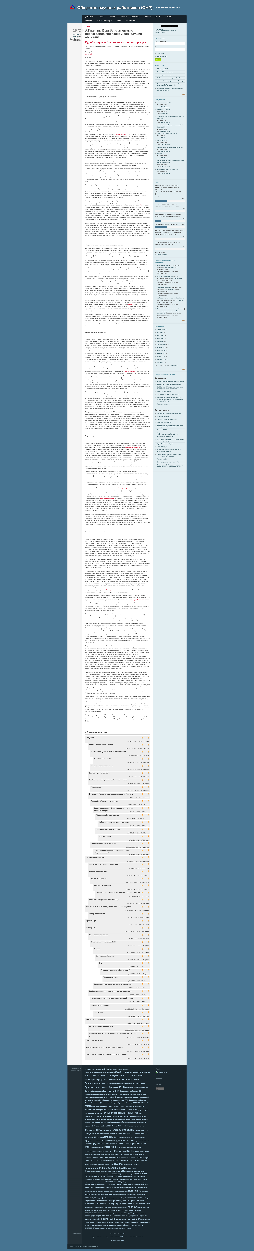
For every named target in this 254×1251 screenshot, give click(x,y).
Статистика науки (112, 1160)
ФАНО (118, 1164)
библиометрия (91, 1176)
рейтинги (135, 1215)
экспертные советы (101, 1228)
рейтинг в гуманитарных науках (122, 1215)
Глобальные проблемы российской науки (170, 78)
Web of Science (91, 1076)
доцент (100, 1182)
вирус (138, 1176)
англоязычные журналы (104, 1174)
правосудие (119, 1213)
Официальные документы (93, 1141)
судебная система (121, 134)
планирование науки (143, 1207)
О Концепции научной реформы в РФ (169, 384)
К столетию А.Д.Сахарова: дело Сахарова (104, 1103)
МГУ (141, 1103)
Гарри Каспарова (138, 600)
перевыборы (89, 1207)
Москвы (130, 304)
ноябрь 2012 (161, 350)
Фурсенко (108, 1171)
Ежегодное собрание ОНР (131, 1091)
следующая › (174, 365)
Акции (102, 17)
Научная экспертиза (122, 1116)
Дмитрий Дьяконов (93, 1091)
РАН (141, 205)
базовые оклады (128, 1174)
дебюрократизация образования (98, 1179)
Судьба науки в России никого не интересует (115, 42)
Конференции (105, 1100)
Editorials (108, 1069)
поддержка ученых (116, 1210)
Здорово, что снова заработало (167, 133)
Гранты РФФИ (132, 1087)
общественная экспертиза (107, 1201)
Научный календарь (104, 21)
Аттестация (145, 1076)
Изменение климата (131, 1094)
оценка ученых (127, 1204)
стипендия (102, 1222)
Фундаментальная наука (94, 1171)
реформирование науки (123, 1219)
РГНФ (97, 1147)
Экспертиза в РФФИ (130, 1171)
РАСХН (93, 1147)
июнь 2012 (160, 335)
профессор (94, 1215)
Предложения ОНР (100, 1144)
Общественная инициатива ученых (117, 1134)
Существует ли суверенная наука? (168, 394)
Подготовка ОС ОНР (123, 1140)
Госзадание (110, 1083)
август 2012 (160, 341)
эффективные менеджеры (123, 1228)
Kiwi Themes (94, 1246)
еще (183, 177)
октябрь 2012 (161, 347)
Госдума (102, 1083)
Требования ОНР (94, 1164)
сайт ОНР (136, 1219)
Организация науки (121, 1137)
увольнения (110, 1222)
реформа (95, 1219)
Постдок (88, 1143)
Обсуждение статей (106, 1130)
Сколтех (88, 1158)
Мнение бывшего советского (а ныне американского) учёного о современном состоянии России (170, 399)
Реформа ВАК (108, 1151)
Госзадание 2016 (162, 459)
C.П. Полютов (165, 144)
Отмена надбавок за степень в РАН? (168, 462)
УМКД (102, 1164)
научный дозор (97, 1198)
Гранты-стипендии (101, 1087)
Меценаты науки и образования (124, 1106)
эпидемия (111, 1228)
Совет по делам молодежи (126, 1158)
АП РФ (103, 1076)
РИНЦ (101, 1147)
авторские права (90, 1174)
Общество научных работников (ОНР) (114, 7)
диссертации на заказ (132, 1179)
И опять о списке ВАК (164, 391)
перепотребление (109, 1207)
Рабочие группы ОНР (134, 1147)
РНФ (107, 1147)
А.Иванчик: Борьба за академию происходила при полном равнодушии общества (113, 34)
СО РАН (119, 1154)
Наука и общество (128, 1113)
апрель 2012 (161, 329)
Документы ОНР (110, 1091)
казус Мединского (130, 1184)
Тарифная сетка (139, 1160)
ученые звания (119, 1222)
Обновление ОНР (162, 69)
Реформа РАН (123, 1151)
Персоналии (107, 1141)
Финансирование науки (112, 1168)
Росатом (87, 1154)
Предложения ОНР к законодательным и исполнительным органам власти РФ (170, 465)
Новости (88, 21)
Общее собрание (123, 1129)
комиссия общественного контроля (99, 1187)
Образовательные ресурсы (135, 1126)
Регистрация (161, 53)
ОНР (108, 1125)
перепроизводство (121, 1207)
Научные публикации (100, 1122)
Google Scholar (117, 1069)
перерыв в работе (129, 371)
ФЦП (124, 1164)
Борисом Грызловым (107, 498)
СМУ (115, 1154)
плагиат (132, 1207)
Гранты (89, 1087)
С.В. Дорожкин (165, 131)
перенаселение (98, 1207)
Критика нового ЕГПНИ (164, 103)
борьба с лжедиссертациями (118, 1176)
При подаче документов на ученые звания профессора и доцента (170, 440)
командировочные (142, 1184)
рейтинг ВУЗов (104, 1216)
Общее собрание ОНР (141, 1130)
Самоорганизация (130, 1154)
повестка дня (103, 1210)
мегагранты (135, 1190)
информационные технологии (103, 1184)
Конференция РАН (120, 1100)
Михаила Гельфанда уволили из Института (170, 81)
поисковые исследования (133, 1210)
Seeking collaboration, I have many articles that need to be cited (170, 89)
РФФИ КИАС (123, 1147)
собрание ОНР (89, 1222)
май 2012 (160, 332)
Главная (87, 26)
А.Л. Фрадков (75, 34)
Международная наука (104, 1106)
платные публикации (91, 1210)
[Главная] (73, 7)
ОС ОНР (116, 1125)
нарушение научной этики (98, 1194)
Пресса (112, 17)
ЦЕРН (113, 1171)
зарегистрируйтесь (75, 38)
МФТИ (93, 1106)
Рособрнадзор (105, 1154)
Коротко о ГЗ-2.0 (162, 140)
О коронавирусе (162, 446)
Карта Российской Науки (165, 444)
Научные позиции (129, 1119)
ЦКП (122, 1171)
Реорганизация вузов (93, 1151)
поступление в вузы (109, 1213)
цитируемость (137, 1225)
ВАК (116, 1079)
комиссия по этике (120, 1187)
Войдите (76, 36)
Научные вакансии (98, 1119)
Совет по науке (142, 1158)
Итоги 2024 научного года (165, 72)
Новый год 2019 (100, 1126)
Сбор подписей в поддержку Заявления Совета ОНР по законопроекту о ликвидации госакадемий (170, 434)
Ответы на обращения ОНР (138, 1137)
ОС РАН (123, 1126)
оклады (87, 1203)
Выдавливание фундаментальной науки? (170, 147)
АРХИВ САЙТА (161, 32)
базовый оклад (140, 1174)
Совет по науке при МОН (96, 1160)
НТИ (98, 1113)
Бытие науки (90, 1080)
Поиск (119, 21)
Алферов (127, 1076)
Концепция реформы (137, 1100)
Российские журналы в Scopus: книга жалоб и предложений (169, 450)
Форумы (124, 17)
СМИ (111, 1154)
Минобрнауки (131, 1110)
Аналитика (135, 17)
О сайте (168, 17)
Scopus (123, 1072)
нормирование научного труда (137, 1198)
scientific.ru (115, 1072)
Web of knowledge (144, 1072)
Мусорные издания (143, 1110)
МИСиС (145, 1103)
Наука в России (111, 1113)
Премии (112, 1143)
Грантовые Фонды (136, 1083)
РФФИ (114, 1147)
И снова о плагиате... (163, 404)
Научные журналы (114, 1119)
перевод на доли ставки (142, 1203)
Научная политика (102, 1116)
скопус (148, 1219)
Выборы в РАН (132, 1080)
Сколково (141, 1154)
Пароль (157, 46)
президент (128, 1213)
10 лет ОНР (88, 1069)
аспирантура (117, 1174)
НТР (101, 1113)
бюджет (133, 1176)
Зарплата (108, 1094)
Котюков (87, 1103)
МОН (88, 1106)
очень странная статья (164, 75)
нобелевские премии (110, 1198)
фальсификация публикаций (119, 1225)
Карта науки (95, 1097)
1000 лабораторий (98, 1069)
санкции (143, 1219)
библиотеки (101, 1176)
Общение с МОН (93, 1133)
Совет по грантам (111, 1158)
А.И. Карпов (165, 138)
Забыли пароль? (162, 56)
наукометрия (114, 1194)
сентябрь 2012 (161, 344)
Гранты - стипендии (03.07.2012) (167, 419)
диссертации (117, 1179)
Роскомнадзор (95, 1154)
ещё (183, 94)
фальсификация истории (100, 1225)
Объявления (130, 21)
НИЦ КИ (93, 1113)
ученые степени (130, 1222)
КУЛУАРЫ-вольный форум (165, 30)
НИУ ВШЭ (88, 1113)
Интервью (142, 1094)
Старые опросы (162, 254)
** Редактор (164, 113)
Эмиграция (140, 1171)
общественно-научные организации (132, 1201)
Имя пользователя (161, 41)
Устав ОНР (109, 1164)
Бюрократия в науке (105, 1080)
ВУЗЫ (122, 1079)
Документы (89, 17)
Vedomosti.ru (89, 54)
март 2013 (160, 362)
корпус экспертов (106, 1191)
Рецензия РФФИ (162, 430)
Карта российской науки (111, 1097)
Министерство (139, 1106)
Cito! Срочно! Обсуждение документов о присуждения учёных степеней (170, 387)
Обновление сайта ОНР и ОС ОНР (167, 169)
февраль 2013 (161, 359)
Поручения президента (142, 1141)
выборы (143, 1176)
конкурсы (131, 1187)
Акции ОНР (117, 1075)
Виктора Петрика (123, 488)
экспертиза (90, 1228)
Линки (157, 17)
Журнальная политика (94, 1094)
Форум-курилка (131, 1168)
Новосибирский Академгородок (123, 1122)
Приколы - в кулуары (163, 109)
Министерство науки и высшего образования (105, 1110)
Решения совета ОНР (140, 1151)
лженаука (116, 1191)
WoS (99, 1076)
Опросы (148, 17)
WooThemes (83, 1246)
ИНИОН (116, 1094)
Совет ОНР (97, 1157)
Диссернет (144, 1087)
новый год (121, 1198)
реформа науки (106, 1219)
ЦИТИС (118, 1171)
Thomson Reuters (132, 1072)
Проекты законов (138, 1144)
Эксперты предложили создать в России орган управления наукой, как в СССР (170, 84)
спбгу (97, 1222)
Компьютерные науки (92, 1100)
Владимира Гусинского (132, 447)
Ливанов (136, 1103)
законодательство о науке (113, 1182)
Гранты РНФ (117, 1087)
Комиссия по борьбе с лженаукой (135, 1097)
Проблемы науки (123, 1144)
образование (90, 1201)
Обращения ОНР (92, 1130)
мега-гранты (124, 1191)
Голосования (92, 1083)
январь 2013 (161, 356)
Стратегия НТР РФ (126, 1160)
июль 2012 (160, 338)
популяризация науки (93, 1213)
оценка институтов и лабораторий (105, 1204)
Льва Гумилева (111, 590)
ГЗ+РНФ (159, 154)
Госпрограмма (121, 1083)
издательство (128, 1182)
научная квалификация (128, 1194)
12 (167, 365)
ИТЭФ (122, 1094)
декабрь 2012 (161, 353)
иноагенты (136, 1182)
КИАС (87, 1097)
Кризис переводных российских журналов (170, 381)
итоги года (119, 1184)
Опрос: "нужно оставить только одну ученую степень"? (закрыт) (169, 455)
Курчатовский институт (125, 1103)
